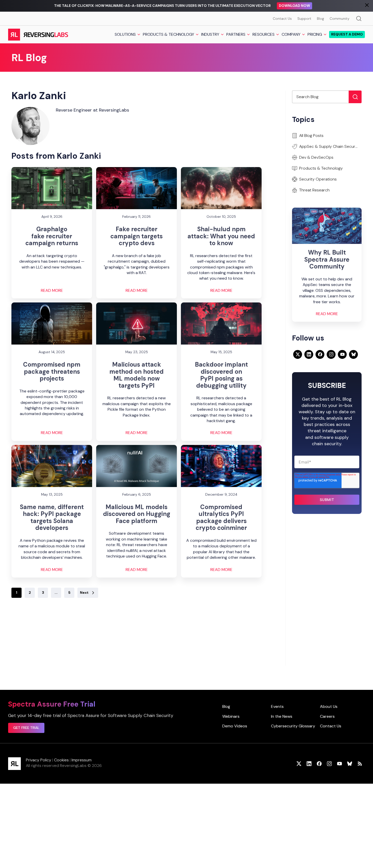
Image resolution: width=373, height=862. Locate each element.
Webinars (231, 716)
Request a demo (347, 34)
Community (339, 18)
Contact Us (282, 18)
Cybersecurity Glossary (293, 726)
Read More (52, 290)
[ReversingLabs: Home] (38, 34)
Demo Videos (234, 726)
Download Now (294, 5)
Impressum (82, 760)
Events (277, 706)
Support (304, 18)
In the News (281, 716)
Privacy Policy (38, 760)
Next (84, 592)
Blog (320, 18)
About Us (328, 706)
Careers (327, 716)
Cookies (61, 760)
